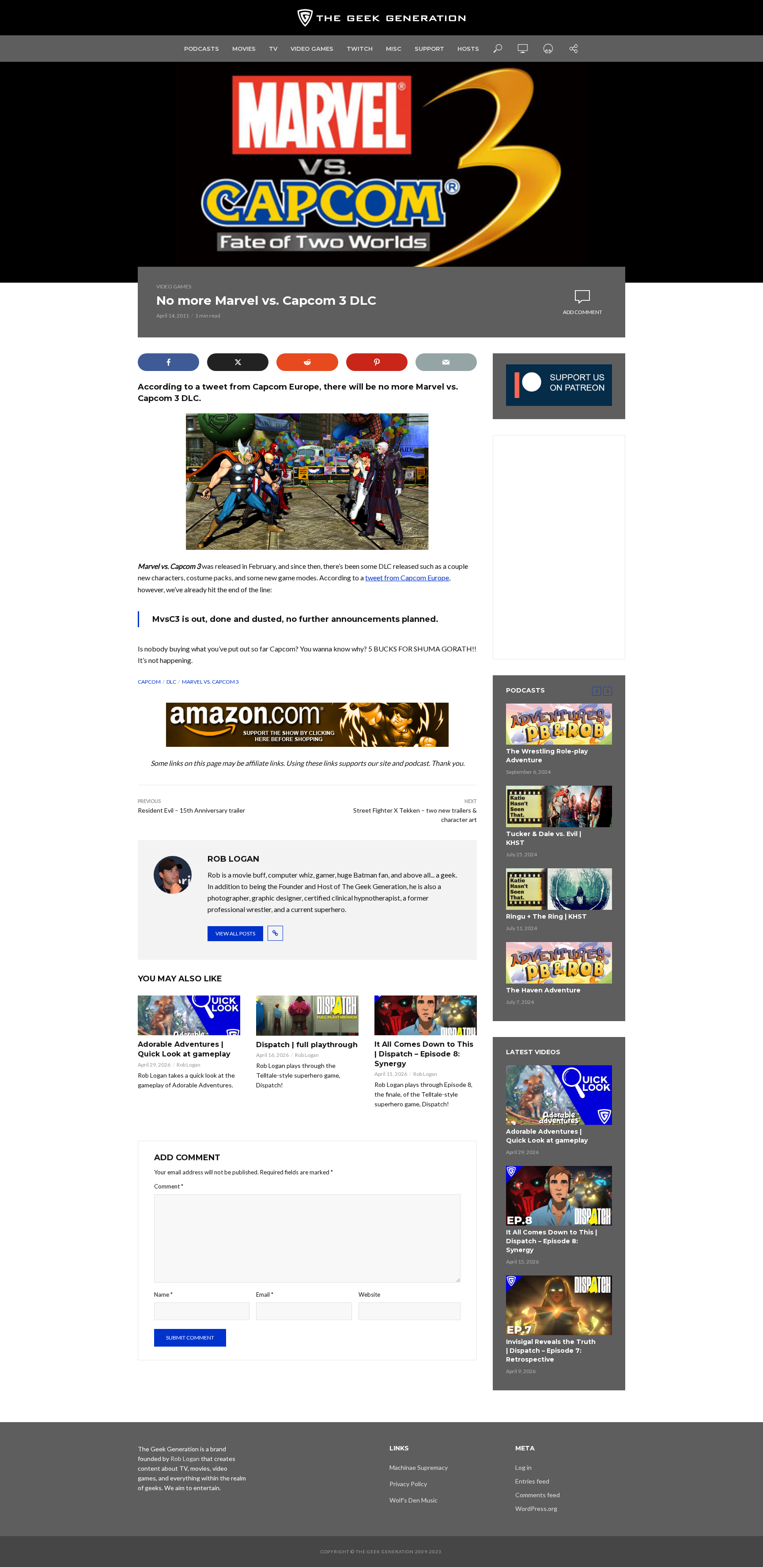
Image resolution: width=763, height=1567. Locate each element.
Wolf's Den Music (413, 1500)
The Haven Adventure (543, 990)
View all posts (235, 933)
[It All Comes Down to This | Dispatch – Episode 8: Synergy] (425, 1015)
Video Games (312, 48)
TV (273, 48)
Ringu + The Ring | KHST (546, 916)
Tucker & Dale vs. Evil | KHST (543, 838)
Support (429, 48)
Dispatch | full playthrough (307, 1045)
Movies (244, 48)
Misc (393, 48)
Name (163, 1294)
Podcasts (201, 48)
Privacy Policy (408, 1484)
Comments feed (537, 1495)
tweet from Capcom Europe (407, 577)
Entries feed (532, 1481)
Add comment (582, 312)
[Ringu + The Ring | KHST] (559, 889)
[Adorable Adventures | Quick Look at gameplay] (189, 1015)
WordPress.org (536, 1508)
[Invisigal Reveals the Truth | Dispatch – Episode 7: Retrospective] (559, 1305)
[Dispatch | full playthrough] (307, 1015)
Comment (168, 1186)
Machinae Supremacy (418, 1467)
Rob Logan (188, 1064)
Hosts (468, 48)
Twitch (360, 48)
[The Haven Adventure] (559, 963)
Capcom (149, 681)
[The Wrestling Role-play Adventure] (559, 724)
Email (264, 1294)
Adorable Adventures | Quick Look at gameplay (184, 1049)
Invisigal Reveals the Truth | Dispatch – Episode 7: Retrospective (551, 1350)
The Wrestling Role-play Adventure (547, 755)
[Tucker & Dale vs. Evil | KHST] (559, 806)
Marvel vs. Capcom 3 (210, 681)
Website (369, 1294)
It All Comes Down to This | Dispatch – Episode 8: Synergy (423, 1053)
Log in (523, 1467)
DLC (171, 681)
